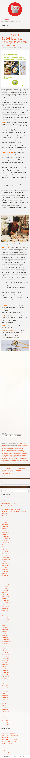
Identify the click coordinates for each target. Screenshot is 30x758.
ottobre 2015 (4, 699)
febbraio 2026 (5, 532)
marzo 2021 (4, 633)
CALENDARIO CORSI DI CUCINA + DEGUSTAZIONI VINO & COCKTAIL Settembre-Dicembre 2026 (14, 511)
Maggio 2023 (4, 590)
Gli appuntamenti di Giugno (8, 515)
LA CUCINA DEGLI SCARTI (8, 741)
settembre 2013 (5, 715)
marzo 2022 (4, 614)
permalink (22, 462)
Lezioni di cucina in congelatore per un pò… (22, 470)
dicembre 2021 (5, 619)
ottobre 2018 (4, 674)
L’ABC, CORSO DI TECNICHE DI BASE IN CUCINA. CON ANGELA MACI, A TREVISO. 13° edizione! (7, 472)
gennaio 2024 (5, 577)
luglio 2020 (4, 645)
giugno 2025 (4, 548)
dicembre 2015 (5, 697)
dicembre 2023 (5, 579)
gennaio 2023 (5, 598)
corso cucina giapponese (19, 447)
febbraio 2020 (5, 654)
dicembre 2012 (5, 724)
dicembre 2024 (5, 557)
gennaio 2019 (4, 670)
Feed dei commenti (6, 754)
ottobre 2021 (4, 621)
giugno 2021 (4, 629)
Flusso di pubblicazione (7, 752)
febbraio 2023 (5, 596)
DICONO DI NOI (5, 737)
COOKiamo (21, 47)
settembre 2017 (5, 682)
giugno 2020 (4, 647)
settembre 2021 (5, 623)
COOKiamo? (5, 20)
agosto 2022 (4, 608)
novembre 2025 (5, 538)
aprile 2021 (4, 631)
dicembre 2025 (5, 536)
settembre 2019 (5, 662)
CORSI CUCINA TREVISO (8, 732)
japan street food (9, 457)
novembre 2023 (5, 581)
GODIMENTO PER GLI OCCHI (9, 739)
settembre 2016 (5, 689)
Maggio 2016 (4, 691)
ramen (15, 458)
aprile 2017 (4, 684)
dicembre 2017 (5, 680)
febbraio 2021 (5, 635)
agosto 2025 (4, 544)
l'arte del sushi (17, 457)
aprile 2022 (4, 612)
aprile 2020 (4, 651)
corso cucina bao (8, 447)
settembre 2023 (5, 585)
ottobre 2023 (4, 583)
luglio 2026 (4, 522)
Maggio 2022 (4, 610)
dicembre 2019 (5, 658)
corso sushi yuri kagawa (7, 455)
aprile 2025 (4, 550)
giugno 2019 (4, 664)
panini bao (10, 458)
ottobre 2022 (4, 604)
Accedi (3, 750)
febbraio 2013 (5, 721)
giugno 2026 (4, 524)
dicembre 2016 (5, 687)
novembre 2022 (5, 602)
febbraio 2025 (5, 553)
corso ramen (14, 453)
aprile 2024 (4, 573)
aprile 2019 (4, 666)
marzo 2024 (4, 575)
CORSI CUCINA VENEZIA (8, 734)
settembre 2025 (5, 542)
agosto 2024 (4, 565)
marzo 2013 (4, 719)
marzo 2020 (4, 653)
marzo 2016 (4, 693)
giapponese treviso (18, 455)
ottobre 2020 (4, 643)
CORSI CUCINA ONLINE (7, 730)
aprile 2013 (4, 717)
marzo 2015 (4, 707)
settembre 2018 (5, 676)
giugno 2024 (4, 569)
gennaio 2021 (4, 637)
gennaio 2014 (4, 713)
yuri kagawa (8, 462)
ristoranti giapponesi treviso (15, 460)
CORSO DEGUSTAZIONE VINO (9, 735)
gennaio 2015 (4, 709)
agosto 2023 (4, 586)
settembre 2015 (5, 701)
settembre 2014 (5, 711)
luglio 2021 (4, 627)
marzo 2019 (4, 668)
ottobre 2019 (4, 660)
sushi (24, 460)
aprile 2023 (4, 592)
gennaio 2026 (5, 534)
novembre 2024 (5, 559)
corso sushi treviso (22, 453)
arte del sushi (20, 445)
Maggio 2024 (4, 571)
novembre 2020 (5, 641)
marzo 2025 (4, 551)
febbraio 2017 (4, 686)
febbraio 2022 (5, 616)
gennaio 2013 (4, 722)
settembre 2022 (5, 606)
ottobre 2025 (4, 540)
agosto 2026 (4, 520)
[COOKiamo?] (15, 9)
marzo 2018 (4, 678)
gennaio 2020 (5, 656)
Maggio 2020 (4, 649)
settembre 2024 (5, 563)
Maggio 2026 (4, 526)
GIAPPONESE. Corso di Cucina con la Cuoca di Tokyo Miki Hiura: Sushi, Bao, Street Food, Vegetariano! (13, 505)
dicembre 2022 (5, 600)
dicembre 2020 (5, 639)
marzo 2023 (4, 594)
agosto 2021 (4, 625)
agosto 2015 (4, 703)
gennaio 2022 (5, 618)
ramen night (21, 458)
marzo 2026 (4, 530)
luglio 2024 (4, 567)
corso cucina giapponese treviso (17, 452)
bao (25, 445)
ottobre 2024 (4, 561)
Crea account (4, 749)
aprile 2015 (4, 705)
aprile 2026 (4, 528)
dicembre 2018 (5, 672)
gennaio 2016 (4, 695)
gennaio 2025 (4, 555)
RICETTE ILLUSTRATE (7, 743)
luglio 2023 (4, 588)
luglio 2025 (4, 546)
